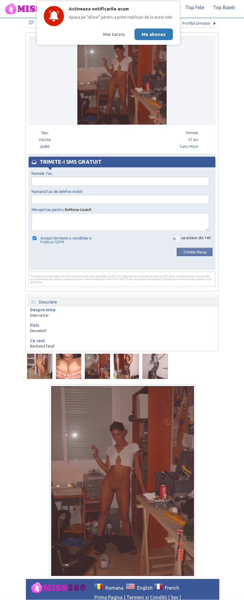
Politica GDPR (52, 242)
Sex (174, 597)
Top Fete (194, 7)
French (170, 588)
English (143, 588)
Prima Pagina (108, 597)
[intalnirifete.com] (34, 9)
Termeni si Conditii (146, 597)
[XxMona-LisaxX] (39, 366)
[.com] (60, 588)
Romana (113, 588)
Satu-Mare (189, 146)
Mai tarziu (114, 34)
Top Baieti (224, 7)
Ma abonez (154, 34)
